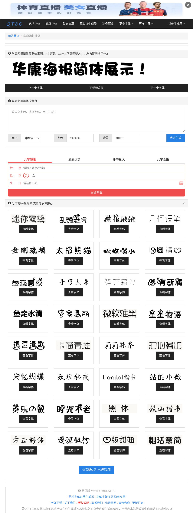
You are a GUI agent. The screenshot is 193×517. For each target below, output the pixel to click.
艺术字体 (36, 23)
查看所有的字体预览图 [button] (96, 469)
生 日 (15, 183)
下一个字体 (157, 87)
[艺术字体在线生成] (14, 23)
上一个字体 (35, 87)
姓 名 (15, 168)
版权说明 (83, 502)
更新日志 (137, 502)
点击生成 (175, 137)
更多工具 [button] (145, 23)
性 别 (15, 175)
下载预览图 (96, 87)
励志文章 (68, 23)
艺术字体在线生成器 (81, 496)
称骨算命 (108, 23)
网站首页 (13, 35)
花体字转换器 (104, 496)
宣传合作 (124, 502)
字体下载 (56, 502)
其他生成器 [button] (175, 23)
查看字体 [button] (28, 229)
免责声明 (110, 502)
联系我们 (97, 502)
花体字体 (51, 23)
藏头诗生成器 (88, 23)
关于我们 (70, 502)
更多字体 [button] (125, 23)
